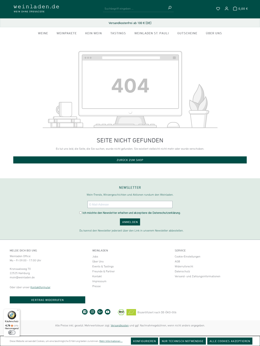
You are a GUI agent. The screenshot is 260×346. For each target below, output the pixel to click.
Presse (96, 286)
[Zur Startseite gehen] (36, 8)
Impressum (99, 281)
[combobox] (134, 8)
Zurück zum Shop (130, 160)
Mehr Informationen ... (111, 341)
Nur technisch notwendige (183, 341)
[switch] (11, 332)
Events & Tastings (103, 266)
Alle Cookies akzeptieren (230, 341)
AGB (177, 261)
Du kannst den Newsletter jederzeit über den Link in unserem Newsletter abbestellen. (131, 230)
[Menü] (18, 311)
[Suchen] (170, 8)
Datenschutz (182, 271)
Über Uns (98, 261)
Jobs (95, 256)
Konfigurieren (144, 341)
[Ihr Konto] (226, 8)
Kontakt (97, 276)
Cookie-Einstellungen (187, 256)
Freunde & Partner (103, 271)
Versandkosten (120, 325)
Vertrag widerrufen (47, 299)
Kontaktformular (40, 287)
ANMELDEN (130, 222)
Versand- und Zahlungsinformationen (197, 276)
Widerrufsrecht (184, 266)
